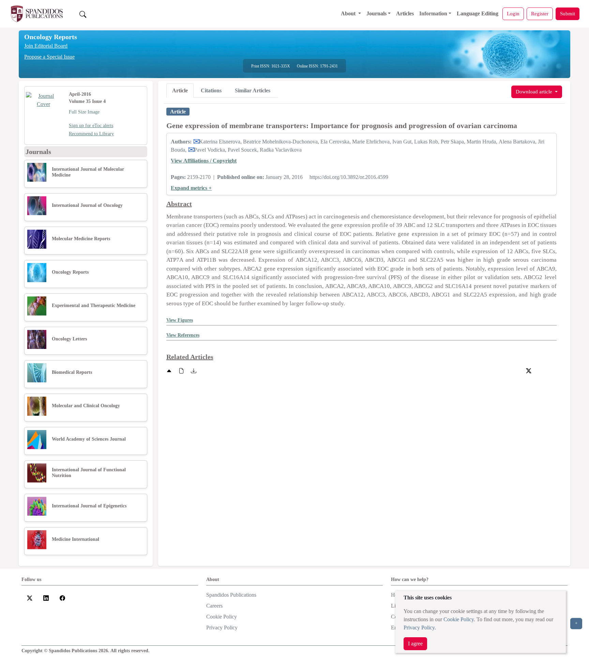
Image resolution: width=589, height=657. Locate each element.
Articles (405, 13)
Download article (535, 91)
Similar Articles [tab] (252, 90)
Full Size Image (84, 111)
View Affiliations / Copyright (204, 161)
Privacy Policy (419, 627)
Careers (214, 606)
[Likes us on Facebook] (62, 597)
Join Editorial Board (45, 46)
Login (513, 13)
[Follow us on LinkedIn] (46, 597)
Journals (376, 13)
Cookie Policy (458, 619)
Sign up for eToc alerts (91, 125)
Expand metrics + (191, 188)
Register (539, 13)
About (349, 13)
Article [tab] (180, 90)
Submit (567, 13)
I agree (415, 643)
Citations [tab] (211, 90)
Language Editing (477, 13)
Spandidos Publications (231, 595)
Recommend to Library (91, 133)
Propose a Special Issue (49, 57)
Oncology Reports (50, 37)
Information (433, 13)
